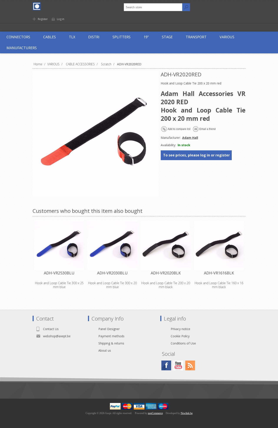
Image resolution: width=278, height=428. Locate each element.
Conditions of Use (183, 343)
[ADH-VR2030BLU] (112, 245)
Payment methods (111, 336)
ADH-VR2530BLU (59, 272)
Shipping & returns (111, 343)
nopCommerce (155, 413)
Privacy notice (180, 329)
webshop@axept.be (57, 336)
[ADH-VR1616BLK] (219, 245)
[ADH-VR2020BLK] (166, 245)
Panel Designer (109, 329)
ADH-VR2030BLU (112, 272)
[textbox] (153, 7)
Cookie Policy (180, 336)
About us (104, 350)
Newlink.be (187, 413)
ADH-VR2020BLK (166, 272)
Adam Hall (190, 138)
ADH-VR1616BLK (219, 272)
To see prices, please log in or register (196, 155)
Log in (60, 19)
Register (43, 19)
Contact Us (51, 329)
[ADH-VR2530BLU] (59, 245)
